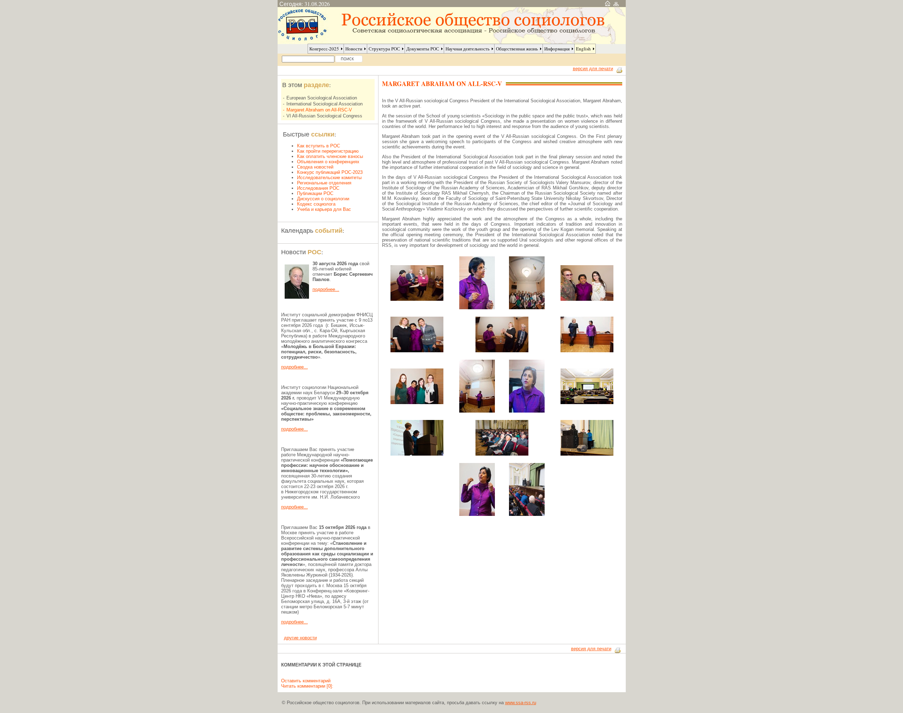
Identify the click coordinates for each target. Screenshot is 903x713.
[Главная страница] (607, 3)
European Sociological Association (321, 97)
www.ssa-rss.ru (520, 702)
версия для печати (593, 68)
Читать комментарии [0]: (307, 686)
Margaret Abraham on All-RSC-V (319, 109)
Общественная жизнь (517, 48)
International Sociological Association (324, 103)
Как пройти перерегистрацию (328, 151)
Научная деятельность (468, 48)
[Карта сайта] (616, 3)
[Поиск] (349, 58)
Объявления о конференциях (328, 161)
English (583, 48)
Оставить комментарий (306, 680)
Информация (557, 48)
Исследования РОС (318, 188)
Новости (353, 48)
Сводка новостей (315, 167)
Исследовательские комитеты (329, 177)
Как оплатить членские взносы (330, 156)
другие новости (300, 637)
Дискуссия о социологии (323, 198)
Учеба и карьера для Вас (324, 209)
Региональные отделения (324, 182)
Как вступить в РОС (318, 145)
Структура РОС (384, 48)
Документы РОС (422, 48)
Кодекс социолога (316, 204)
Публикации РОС (315, 193)
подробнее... (326, 289)
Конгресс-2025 (324, 48)
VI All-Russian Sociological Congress (324, 115)
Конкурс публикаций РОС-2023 (330, 172)
